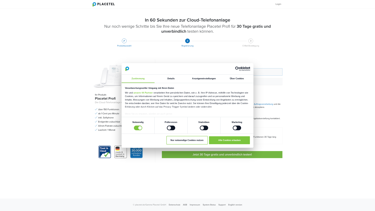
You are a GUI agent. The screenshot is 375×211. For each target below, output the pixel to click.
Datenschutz (174, 205)
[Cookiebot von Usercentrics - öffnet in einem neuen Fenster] (237, 69)
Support (222, 205)
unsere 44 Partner (143, 92)
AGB (185, 205)
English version (235, 205)
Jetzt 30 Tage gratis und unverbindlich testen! (222, 154)
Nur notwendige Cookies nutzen (187, 140)
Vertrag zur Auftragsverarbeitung (258, 104)
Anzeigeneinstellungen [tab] (204, 78)
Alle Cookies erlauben (229, 140)
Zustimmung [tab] (138, 78)
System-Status (209, 205)
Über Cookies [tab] (237, 78)
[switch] (171, 128)
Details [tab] (171, 78)
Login (278, 4)
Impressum (195, 205)
